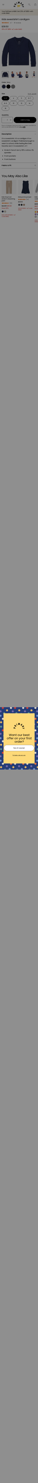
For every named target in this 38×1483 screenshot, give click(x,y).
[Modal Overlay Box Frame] (19, 741)
